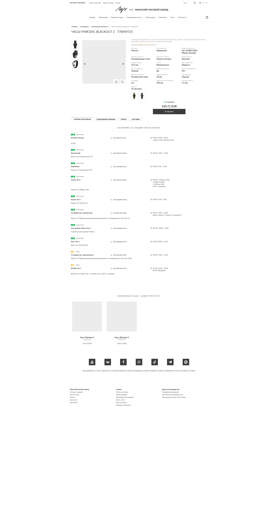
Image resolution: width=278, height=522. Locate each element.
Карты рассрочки (121, 402)
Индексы (186, 65)
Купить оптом (120, 400)
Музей (118, 3)
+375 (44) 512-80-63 (120, 180)
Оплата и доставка (95, 3)
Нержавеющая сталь (140, 59)
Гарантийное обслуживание (125, 397)
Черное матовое (163, 59)
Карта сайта (73, 402)
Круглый (185, 59)
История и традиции (76, 392)
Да (157, 71)
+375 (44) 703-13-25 (120, 268)
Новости (72, 397)
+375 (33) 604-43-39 (120, 242)
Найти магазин (74, 394)
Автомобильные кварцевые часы (172, 394)
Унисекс (134, 50)
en (207, 3)
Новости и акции (108, 3)
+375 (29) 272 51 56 (119, 138)
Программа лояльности (123, 405)
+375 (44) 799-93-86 (120, 213)
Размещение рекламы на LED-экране (174, 397)
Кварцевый (161, 50)
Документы (73, 400)
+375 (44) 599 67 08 (119, 255)
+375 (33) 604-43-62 (120, 228)
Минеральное (162, 65)
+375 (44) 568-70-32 (120, 166)
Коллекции (84, 26)
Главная (74, 26)
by (203, 3)
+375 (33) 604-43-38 (120, 200)
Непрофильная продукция (170, 392)
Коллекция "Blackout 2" (100, 26)
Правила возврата (121, 394)
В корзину (169, 111)
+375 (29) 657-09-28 (120, 153)
